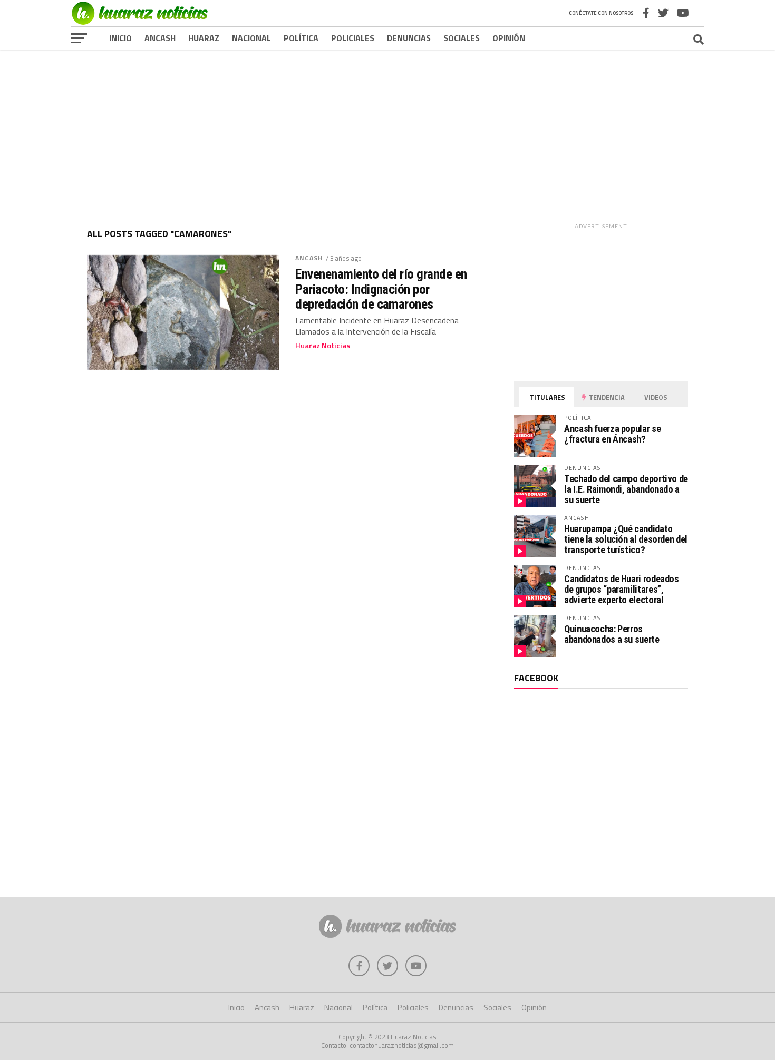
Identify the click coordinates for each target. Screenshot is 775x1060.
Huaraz (203, 38)
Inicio (120, 38)
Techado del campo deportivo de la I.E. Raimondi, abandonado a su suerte (626, 489)
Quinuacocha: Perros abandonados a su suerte (612, 634)
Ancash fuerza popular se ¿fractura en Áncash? (612, 434)
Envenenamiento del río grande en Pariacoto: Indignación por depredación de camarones (381, 289)
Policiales (352, 38)
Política (301, 38)
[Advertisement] (387, 131)
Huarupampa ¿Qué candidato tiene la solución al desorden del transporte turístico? (625, 539)
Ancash (160, 38)
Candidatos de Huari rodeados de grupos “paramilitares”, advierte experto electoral (621, 589)
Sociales (461, 38)
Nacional (251, 38)
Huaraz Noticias (322, 345)
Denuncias (409, 38)
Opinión (508, 38)
